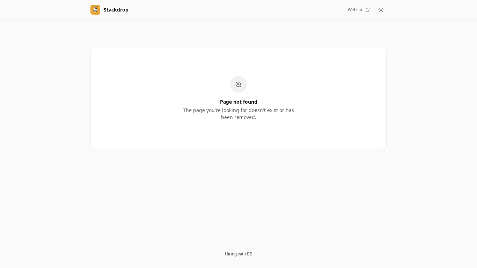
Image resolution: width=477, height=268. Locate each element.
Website (356, 10)
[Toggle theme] (381, 9)
